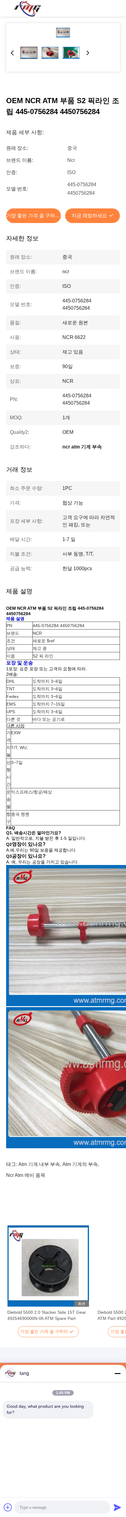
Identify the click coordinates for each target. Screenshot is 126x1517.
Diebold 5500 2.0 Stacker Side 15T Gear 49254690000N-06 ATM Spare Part (46, 1315)
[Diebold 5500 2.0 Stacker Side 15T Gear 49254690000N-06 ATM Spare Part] (48, 1266)
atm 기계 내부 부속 (39, 1164)
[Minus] (117, 1373)
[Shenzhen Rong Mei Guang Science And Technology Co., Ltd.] (27, 8)
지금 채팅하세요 (89, 215)
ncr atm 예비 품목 (25, 1175)
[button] (15, 1277)
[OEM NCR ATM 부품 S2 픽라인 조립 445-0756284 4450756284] (63, 32)
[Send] (117, 1507)
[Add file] (8, 1507)
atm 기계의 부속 (80, 1164)
